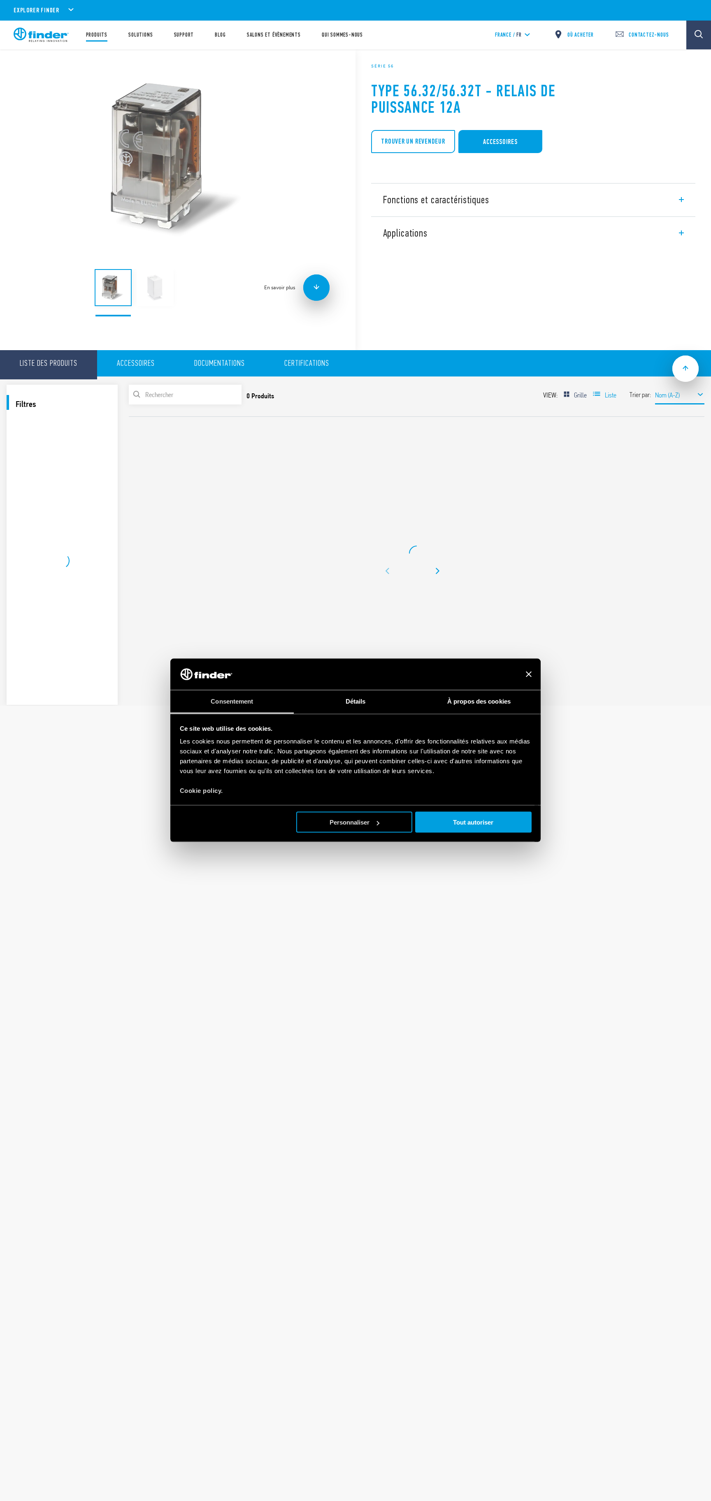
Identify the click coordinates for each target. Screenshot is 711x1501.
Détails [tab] (356, 701)
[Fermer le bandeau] (529, 674)
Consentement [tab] (232, 701)
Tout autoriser (473, 822)
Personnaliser (349, 822)
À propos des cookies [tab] (479, 701)
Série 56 (382, 66)
